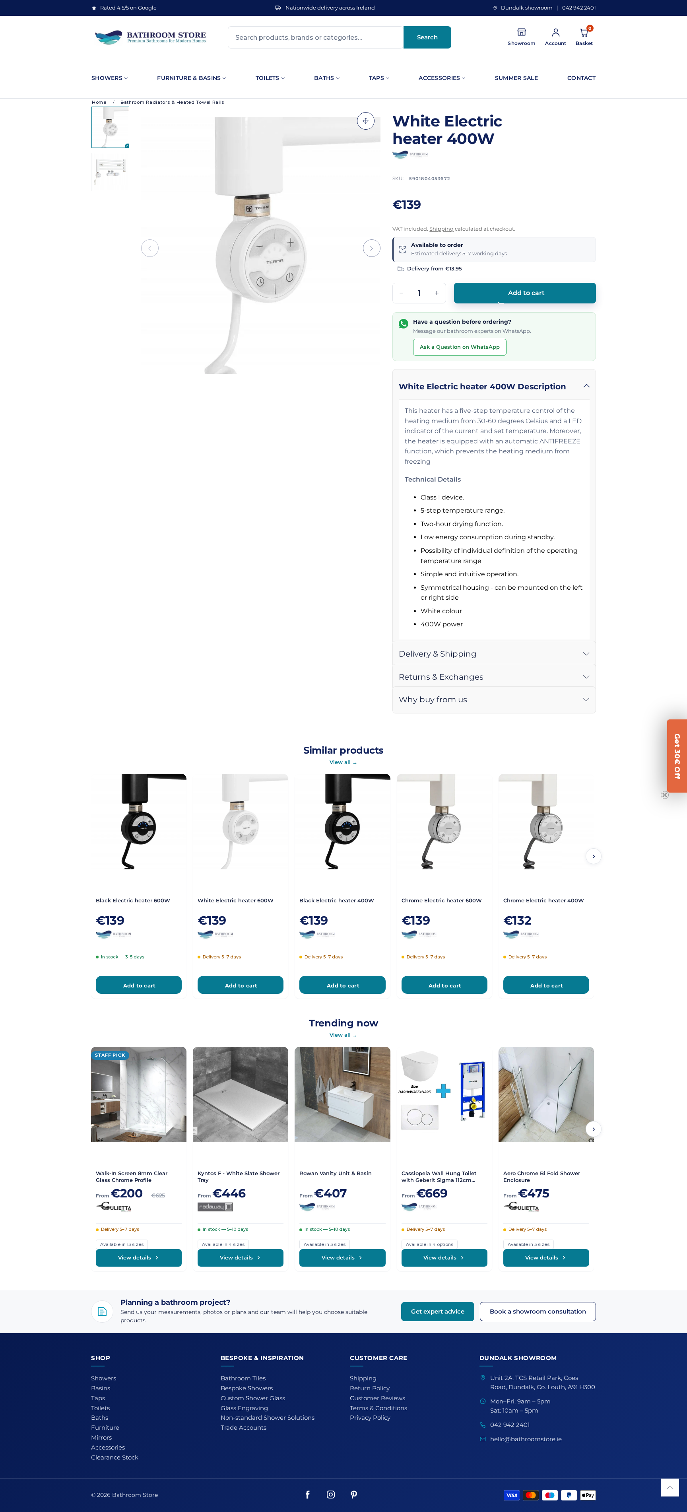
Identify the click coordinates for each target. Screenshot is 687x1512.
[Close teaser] (665, 795)
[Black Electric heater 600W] (138, 821)
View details (134, 1257)
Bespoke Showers (247, 1388)
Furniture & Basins (189, 78)
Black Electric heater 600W (133, 900)
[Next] (594, 856)
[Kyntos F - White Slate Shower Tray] (240, 1094)
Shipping (441, 228)
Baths (324, 78)
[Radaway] (240, 1207)
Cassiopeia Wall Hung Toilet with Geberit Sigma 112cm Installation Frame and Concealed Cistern (439, 1177)
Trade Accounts (243, 1427)
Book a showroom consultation (538, 1311)
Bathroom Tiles (243, 1378)
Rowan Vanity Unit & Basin (335, 1173)
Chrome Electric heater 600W (442, 900)
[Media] (366, 121)
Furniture (105, 1427)
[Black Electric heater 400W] (342, 821)
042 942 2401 (579, 8)
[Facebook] (307, 1495)
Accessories (439, 78)
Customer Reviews (377, 1398)
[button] (150, 248)
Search (427, 37)
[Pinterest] (354, 1495)
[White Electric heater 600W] (240, 821)
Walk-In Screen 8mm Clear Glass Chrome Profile (131, 1176)
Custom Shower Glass (253, 1398)
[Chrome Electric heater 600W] (444, 821)
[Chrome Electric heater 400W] (546, 821)
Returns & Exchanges (441, 677)
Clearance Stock (114, 1457)
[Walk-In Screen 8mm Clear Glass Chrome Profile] (138, 1094)
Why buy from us (433, 699)
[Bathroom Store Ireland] (150, 37)
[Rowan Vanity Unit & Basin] (342, 1094)
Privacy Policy (370, 1417)
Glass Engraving (244, 1408)
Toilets (267, 78)
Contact (581, 78)
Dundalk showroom (527, 8)
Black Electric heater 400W (336, 900)
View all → (343, 762)
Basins (100, 1388)
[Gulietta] (139, 1207)
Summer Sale (516, 78)
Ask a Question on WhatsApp (460, 347)
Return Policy (370, 1388)
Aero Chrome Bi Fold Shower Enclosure (541, 1176)
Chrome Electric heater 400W (543, 900)
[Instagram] (331, 1495)
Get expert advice (437, 1311)
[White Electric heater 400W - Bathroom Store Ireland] (260, 245)
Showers (106, 78)
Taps (376, 78)
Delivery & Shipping (438, 654)
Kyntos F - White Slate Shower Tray (238, 1176)
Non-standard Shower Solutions (267, 1417)
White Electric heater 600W (236, 900)
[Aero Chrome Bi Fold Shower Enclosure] (546, 1094)
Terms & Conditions (378, 1408)
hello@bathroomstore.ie (526, 1439)
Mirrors (101, 1437)
